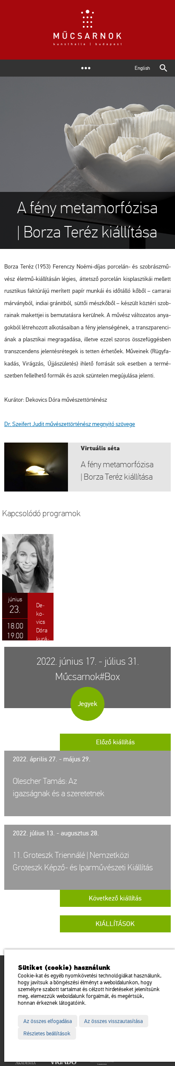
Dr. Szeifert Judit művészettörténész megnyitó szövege (69, 424)
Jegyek (87, 704)
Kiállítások (115, 924)
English (142, 68)
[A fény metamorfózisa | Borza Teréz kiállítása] (87, 467)
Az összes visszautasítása (113, 1021)
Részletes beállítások (47, 1033)
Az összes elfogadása (47, 1021)
